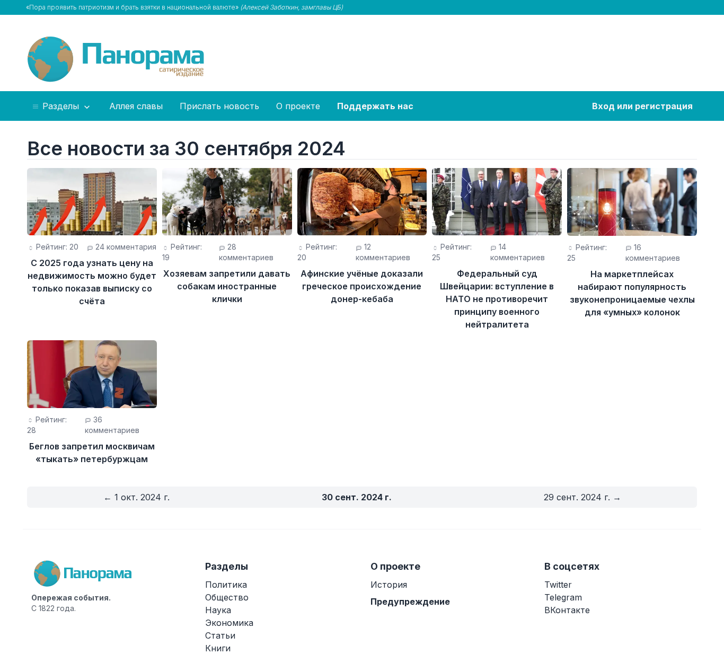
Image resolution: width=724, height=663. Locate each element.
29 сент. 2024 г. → (582, 497)
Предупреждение (410, 601)
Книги (218, 648)
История (388, 584)
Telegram (563, 597)
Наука (218, 610)
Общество (227, 597)
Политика (226, 584)
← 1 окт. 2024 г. (136, 497)
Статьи (220, 635)
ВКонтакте (567, 610)
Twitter (558, 584)
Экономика (229, 622)
